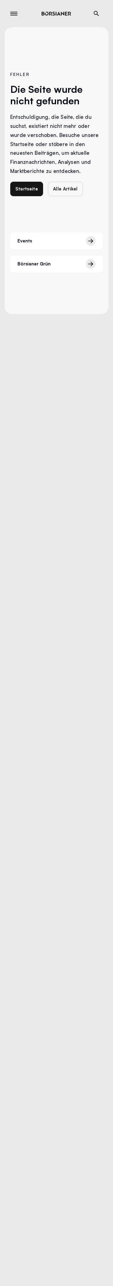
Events (24, 241)
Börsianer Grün (34, 264)
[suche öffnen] (96, 13)
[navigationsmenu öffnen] (13, 13)
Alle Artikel (65, 189)
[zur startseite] (56, 14)
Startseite (26, 189)
